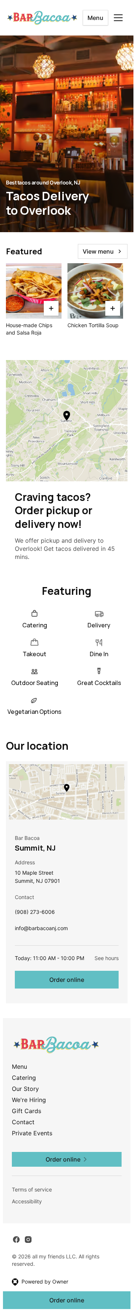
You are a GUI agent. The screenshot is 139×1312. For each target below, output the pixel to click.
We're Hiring (29, 1099)
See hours (107, 958)
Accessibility (27, 1201)
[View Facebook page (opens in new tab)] (16, 1239)
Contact (23, 1122)
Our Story (25, 1088)
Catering (24, 1077)
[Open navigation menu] (118, 17)
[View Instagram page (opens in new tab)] (28, 1239)
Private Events (32, 1133)
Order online (66, 979)
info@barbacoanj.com (41, 930)
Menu (95, 17)
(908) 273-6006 (35, 914)
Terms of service (32, 1189)
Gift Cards (26, 1111)
